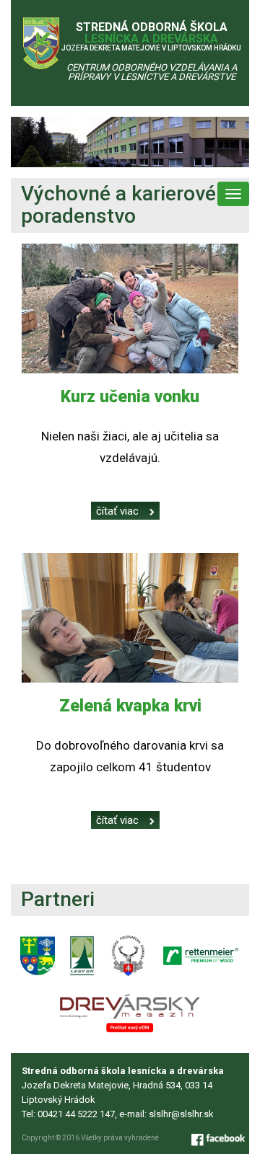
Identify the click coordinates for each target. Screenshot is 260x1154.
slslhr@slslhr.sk (181, 1114)
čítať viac (117, 511)
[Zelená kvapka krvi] (130, 618)
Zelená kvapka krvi (130, 706)
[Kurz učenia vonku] (130, 308)
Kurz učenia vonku (130, 397)
